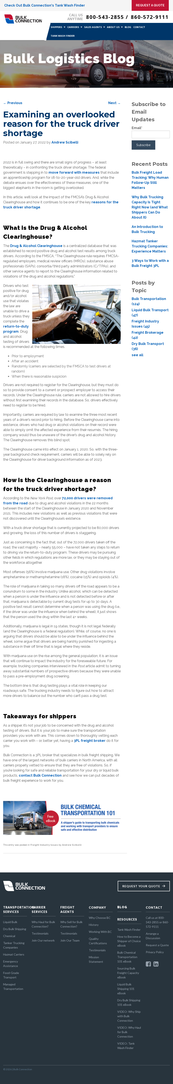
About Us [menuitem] (113, 27)
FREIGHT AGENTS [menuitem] (67, 909)
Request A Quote (150, 5)
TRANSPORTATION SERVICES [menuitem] (15, 909)
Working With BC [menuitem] (100, 931)
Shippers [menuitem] (56, 27)
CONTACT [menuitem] (154, 907)
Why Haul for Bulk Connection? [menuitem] (43, 924)
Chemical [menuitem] (9, 936)
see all (137, 355)
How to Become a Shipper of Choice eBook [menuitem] (129, 941)
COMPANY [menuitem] (97, 907)
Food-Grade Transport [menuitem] (11, 975)
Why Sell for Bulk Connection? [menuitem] (71, 924)
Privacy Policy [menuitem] (155, 952)
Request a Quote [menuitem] (157, 945)
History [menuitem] (94, 924)
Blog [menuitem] (128, 27)
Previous (12, 103)
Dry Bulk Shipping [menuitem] (14, 929)
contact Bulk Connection (40, 775)
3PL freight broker (89, 741)
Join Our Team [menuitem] (70, 940)
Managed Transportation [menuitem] (13, 986)
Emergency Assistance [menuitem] (10, 964)
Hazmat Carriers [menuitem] (13, 954)
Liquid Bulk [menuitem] (10, 922)
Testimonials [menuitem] (40, 933)
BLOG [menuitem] (122, 907)
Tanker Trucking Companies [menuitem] (13, 945)
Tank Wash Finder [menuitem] (63, 35)
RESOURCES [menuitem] (127, 919)
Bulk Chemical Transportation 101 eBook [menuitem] (127, 957)
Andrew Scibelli (64, 142)
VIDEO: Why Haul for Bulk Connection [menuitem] (129, 1032)
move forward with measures (74, 172)
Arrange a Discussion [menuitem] (153, 936)
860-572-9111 (150, 16)
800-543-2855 (105, 16)
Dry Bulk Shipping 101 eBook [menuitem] (128, 1002)
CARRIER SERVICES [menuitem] (39, 909)
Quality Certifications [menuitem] (98, 941)
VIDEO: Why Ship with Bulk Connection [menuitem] (129, 1016)
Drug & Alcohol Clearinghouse (36, 246)
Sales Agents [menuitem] (93, 27)
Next (114, 103)
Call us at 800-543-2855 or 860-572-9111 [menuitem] (157, 922)
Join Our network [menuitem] (43, 940)
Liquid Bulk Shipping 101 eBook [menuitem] (125, 988)
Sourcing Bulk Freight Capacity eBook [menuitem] (128, 973)
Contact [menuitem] (139, 27)
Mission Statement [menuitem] (96, 959)
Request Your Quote (141, 886)
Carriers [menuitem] (73, 27)
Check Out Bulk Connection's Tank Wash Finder (44, 5)
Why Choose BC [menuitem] (100, 917)
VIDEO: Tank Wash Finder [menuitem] (126, 1046)
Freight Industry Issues (44, 845)
